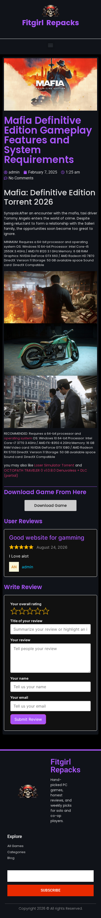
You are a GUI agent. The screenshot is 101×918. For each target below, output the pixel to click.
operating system (18, 438)
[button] (51, 45)
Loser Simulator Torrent (54, 465)
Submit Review (28, 719)
